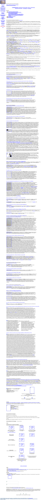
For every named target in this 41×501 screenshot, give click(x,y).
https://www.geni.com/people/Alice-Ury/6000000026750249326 (13, 216)
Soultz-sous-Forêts (20, 51)
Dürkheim (15, 78)
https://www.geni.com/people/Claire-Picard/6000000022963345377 (14, 385)
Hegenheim (32, 166)
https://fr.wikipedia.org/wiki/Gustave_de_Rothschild (13, 142)
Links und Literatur (10, 17)
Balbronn (21, 47)
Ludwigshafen (8, 382)
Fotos (8, 470)
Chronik (23, 460)
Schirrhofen (7, 36)
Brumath (15, 46)
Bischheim (11, 355)
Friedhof (7, 30)
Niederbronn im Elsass (34, 186)
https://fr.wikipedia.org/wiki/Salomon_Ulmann (11, 41)
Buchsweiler (22, 187)
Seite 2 (25, 469)
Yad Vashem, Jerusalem (13, 66)
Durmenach (29, 166)
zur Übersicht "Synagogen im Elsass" (11, 5)
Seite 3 (27, 469)
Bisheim (25, 166)
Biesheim (10, 32)
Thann (16, 49)
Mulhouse (31, 49)
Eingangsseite (30, 498)
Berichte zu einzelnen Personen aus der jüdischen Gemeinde (16, 14)
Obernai (29, 52)
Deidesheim (7, 78)
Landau (23, 86)
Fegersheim (27, 206)
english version (20, 20)
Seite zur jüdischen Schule (13, 470)
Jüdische (2, 11)
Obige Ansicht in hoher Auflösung (11, 432)
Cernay (27, 166)
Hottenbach (20, 39)
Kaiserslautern (26, 380)
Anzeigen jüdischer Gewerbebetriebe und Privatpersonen (15, 15)
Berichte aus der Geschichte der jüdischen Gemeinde (14, 12)
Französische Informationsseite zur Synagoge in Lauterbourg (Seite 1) (16, 469)
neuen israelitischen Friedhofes (25, 192)
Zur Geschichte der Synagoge (11, 16)
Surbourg (37, 42)
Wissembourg (8, 53)
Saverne (21, 40)
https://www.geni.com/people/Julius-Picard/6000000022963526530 (24, 384)
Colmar (34, 52)
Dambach (22, 206)
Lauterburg (30, 39)
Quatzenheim (22, 50)
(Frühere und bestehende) (2, 13)
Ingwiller (10, 48)
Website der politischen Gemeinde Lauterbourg (13, 468)
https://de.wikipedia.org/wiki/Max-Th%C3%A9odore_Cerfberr (13, 141)
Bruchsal (11, 83)
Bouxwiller (16, 32)
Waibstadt (13, 83)
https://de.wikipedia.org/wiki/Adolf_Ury (14, 163)
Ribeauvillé (24, 52)
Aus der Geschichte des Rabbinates (12, 13)
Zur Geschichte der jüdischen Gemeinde (13, 11)
